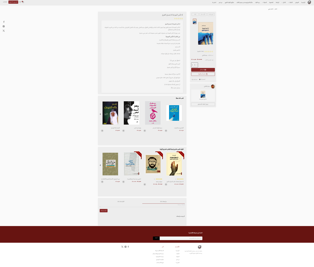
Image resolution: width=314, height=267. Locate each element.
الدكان (284, 2)
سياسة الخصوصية (160, 257)
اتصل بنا (214, 2)
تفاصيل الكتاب (208, 60)
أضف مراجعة (103, 210)
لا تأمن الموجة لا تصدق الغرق (203, 99)
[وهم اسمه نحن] (131, 113)
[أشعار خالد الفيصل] (110, 113)
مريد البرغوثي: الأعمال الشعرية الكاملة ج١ (110, 179)
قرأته (195, 14)
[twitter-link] (122, 247)
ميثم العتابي (204, 55)
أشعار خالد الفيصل (115, 128)
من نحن (220, 2)
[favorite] (20, 2)
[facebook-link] (4, 22)
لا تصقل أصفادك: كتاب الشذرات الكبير (175, 182)
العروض (297, 2)
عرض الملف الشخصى (203, 104)
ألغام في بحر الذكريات (178, 128)
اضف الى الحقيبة (201, 74)
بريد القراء (257, 2)
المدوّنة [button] (265, 2)
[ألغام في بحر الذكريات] (174, 113)
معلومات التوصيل (160, 259)
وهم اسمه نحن (137, 128)
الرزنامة (277, 2)
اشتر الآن (202, 70)
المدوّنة (177, 257)
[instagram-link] (4, 26)
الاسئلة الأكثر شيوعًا (159, 251)
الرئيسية (303, 2)
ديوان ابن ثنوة (159, 182)
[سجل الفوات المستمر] (152, 113)
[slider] (178, 18)
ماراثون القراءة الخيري (229, 2)
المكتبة (291, 2)
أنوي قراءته (211, 14)
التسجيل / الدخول (13, 2)
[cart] (23, 2)
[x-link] (4, 31)
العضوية (271, 2)
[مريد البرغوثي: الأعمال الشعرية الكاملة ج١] (110, 164)
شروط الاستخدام (160, 262)
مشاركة (195, 79)
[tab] (163, 202)
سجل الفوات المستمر (157, 128)
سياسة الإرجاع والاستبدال (158, 254)
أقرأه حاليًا (203, 14)
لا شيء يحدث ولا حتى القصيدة (134, 179)
